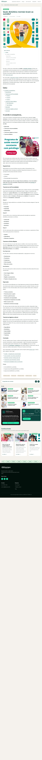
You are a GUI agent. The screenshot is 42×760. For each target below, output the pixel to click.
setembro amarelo (27, 68)
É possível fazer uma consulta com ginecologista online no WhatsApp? (33, 391)
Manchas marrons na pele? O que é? (33, 405)
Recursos (39, 1)
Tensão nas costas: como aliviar (34, 445)
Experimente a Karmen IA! (16, 1)
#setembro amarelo (29, 375)
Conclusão (8, 64)
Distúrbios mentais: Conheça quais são (12, 357)
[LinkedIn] (5, 479)
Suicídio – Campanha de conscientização (12, 354)
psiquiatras (17, 345)
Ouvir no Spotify (11, 422)
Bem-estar (6, 9)
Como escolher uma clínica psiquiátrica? (12, 355)
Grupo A (8, 95)
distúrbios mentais (15, 77)
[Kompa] (4, 1)
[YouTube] (7, 479)
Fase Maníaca (9, 105)
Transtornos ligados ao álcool (11, 109)
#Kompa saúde (13, 375)
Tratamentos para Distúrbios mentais (12, 359)
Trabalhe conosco (18, 487)
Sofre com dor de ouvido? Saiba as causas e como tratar (7, 445)
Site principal (17, 484)
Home (2, 4)
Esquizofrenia (8, 56)
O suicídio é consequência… (9, 90)
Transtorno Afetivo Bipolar (10, 59)
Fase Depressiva (10, 103)
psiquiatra (5, 184)
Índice (6, 52)
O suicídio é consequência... (10, 54)
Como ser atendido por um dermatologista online (33, 398)
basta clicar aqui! (9, 75)
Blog (16, 489)
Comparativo (34, 1)
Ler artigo (4, 454)
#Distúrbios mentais (7, 375)
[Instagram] (2, 479)
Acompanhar (26, 418)
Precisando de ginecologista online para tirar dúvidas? (13, 391)
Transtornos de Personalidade (11, 57)
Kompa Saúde (10, 388)
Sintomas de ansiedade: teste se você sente (13, 361)
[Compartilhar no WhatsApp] (36, 381)
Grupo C (8, 99)
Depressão (8, 61)
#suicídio (34, 375)
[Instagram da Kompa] (38, 381)
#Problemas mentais (21, 375)
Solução (23, 1)
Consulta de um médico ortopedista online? (12, 405)
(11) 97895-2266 (4, 484)
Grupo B (8, 97)
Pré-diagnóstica (11, 402)
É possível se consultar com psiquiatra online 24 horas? (13, 398)
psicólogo (32, 182)
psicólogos (11, 345)
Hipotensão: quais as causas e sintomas (20, 445)
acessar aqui (31, 349)
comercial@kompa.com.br (5, 487)
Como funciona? (28, 1)
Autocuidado (34, 433)
